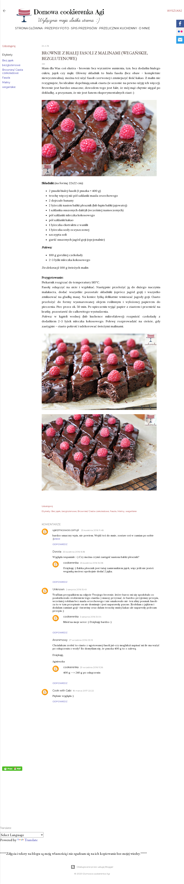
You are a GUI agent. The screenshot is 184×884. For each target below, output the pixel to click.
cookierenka (71, 562)
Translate (31, 840)
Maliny (6, 82)
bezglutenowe (11, 65)
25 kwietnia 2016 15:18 (74, 551)
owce (57, 538)
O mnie (144, 28)
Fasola (6, 77)
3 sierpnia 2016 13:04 (90, 616)
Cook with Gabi (61, 690)
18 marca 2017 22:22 (83, 690)
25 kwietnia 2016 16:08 (91, 563)
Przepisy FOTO (57, 28)
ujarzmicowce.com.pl (66, 530)
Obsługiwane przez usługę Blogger (95, 867)
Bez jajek (7, 60)
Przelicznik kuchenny (118, 28)
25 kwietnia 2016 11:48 (92, 530)
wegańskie (9, 87)
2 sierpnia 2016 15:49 (76, 589)
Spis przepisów (84, 28)
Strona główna (29, 28)
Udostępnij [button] (8, 46)
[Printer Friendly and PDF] (12, 769)
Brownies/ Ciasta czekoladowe (12, 71)
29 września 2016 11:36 (91, 667)
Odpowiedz (59, 544)
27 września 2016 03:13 (81, 640)
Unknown (58, 589)
